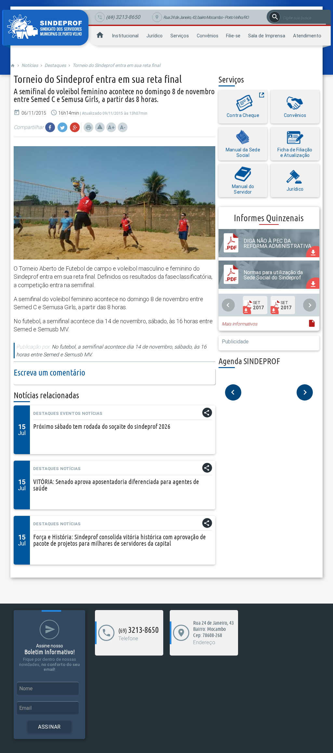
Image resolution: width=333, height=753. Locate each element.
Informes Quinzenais (269, 217)
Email (25, 708)
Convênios (207, 36)
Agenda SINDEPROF (249, 361)
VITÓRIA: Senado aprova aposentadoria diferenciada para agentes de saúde (116, 485)
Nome (26, 688)
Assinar (49, 726)
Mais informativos (239, 324)
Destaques (55, 65)
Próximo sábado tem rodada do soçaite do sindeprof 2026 (101, 426)
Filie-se (233, 36)
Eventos (70, 413)
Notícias (29, 65)
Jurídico (154, 36)
